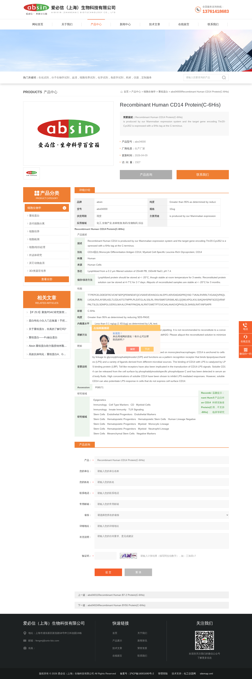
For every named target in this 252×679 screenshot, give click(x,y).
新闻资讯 (142, 640)
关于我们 (67, 24)
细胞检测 (34, 239)
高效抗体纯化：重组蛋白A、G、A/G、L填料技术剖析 (48, 354)
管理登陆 (163, 673)
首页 (126, 91)
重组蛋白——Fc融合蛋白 (43, 337)
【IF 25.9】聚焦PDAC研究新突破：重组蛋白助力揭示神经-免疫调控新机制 (48, 312)
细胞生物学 (150, 91)
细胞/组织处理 (37, 247)
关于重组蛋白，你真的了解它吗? (47, 328)
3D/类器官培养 (37, 270)
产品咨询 (146, 174)
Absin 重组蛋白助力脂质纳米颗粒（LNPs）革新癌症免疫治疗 (48, 345)
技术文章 (154, 24)
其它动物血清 (37, 262)
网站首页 (37, 24)
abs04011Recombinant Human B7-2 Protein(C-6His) (116, 595)
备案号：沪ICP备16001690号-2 (137, 673)
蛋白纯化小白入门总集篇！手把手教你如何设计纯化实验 (48, 320)
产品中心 (96, 24)
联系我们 (213, 24)
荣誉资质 (142, 648)
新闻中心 (125, 24)
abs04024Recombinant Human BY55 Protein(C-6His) (116, 605)
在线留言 (183, 24)
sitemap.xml (206, 673)
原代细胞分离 (37, 223)
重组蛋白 (163, 91)
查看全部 (46, 279)
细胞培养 (34, 231)
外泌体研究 (35, 255)
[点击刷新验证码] (128, 556)
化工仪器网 (190, 673)
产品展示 (117, 640)
